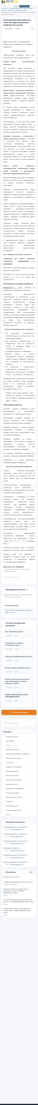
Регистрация (24, 6)
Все (31, 872)
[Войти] (11, 6)
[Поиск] (7, 6)
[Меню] (34, 1)
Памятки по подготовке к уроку (17, 10)
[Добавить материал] (4, 6)
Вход (16, 6)
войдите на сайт (10, 612)
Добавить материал (20, 712)
